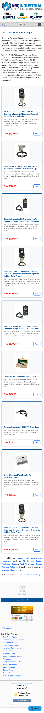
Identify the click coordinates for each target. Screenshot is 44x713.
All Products (7, 628)
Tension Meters (9, 667)
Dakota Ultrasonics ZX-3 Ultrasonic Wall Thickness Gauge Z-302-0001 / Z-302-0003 (21, 327)
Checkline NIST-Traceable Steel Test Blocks (22, 377)
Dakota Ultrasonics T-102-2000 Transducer (21, 427)
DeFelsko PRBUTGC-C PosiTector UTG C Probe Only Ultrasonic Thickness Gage (21, 167)
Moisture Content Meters (12, 656)
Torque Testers (8, 670)
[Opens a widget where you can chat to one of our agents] (35, 709)
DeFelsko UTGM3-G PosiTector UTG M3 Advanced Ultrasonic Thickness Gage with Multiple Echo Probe (22, 530)
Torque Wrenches (10, 673)
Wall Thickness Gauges (31, 564)
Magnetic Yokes (8, 567)
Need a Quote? (22, 600)
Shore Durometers (10, 665)
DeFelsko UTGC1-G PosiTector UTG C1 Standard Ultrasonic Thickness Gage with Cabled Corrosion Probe (21, 114)
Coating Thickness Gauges (13, 640)
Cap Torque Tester (10, 637)
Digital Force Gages (10, 642)
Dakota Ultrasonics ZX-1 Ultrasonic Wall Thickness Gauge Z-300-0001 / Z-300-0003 (21, 220)
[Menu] (39, 24)
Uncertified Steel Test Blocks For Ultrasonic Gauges (18, 476)
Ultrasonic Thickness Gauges (30, 575)
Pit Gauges (28, 561)
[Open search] (3, 24)
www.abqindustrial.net (10, 570)
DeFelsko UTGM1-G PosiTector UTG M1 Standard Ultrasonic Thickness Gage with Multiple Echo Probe (21, 273)
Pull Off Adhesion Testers (12, 662)
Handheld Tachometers (12, 648)
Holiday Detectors (10, 651)
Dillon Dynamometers (11, 645)
